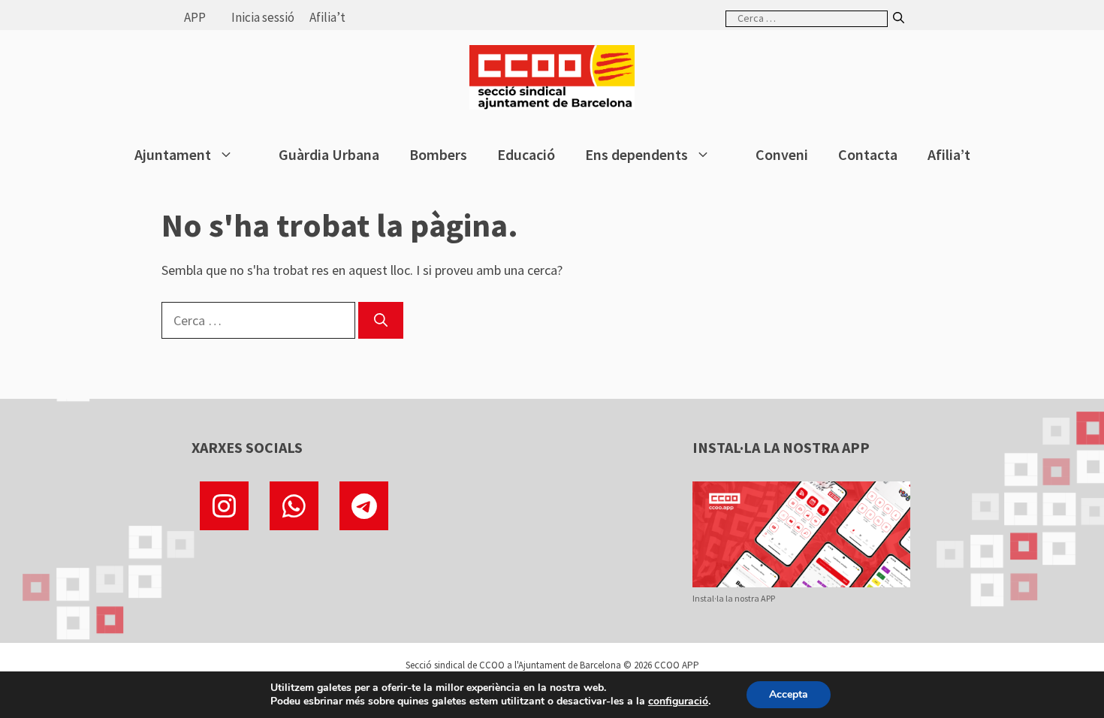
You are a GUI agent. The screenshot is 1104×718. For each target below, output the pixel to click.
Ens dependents (636, 154)
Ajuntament (172, 154)
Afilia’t (327, 17)
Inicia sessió (262, 17)
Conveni (782, 154)
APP (195, 17)
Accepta (788, 694)
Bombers (438, 154)
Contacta (867, 154)
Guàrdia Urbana (329, 154)
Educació (526, 154)
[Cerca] (898, 18)
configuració (678, 701)
